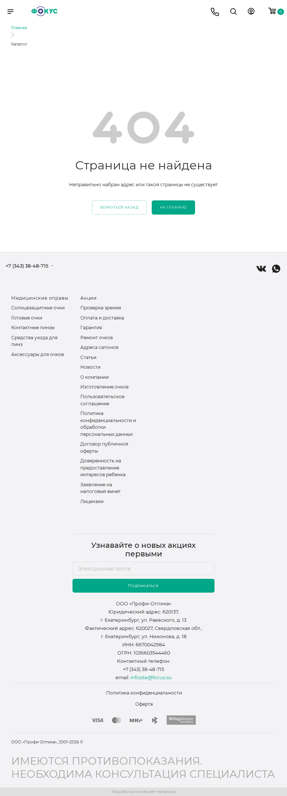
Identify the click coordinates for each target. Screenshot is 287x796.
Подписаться (143, 585)
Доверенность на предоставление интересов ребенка (103, 467)
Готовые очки (26, 318)
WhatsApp (276, 268)
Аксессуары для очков (37, 354)
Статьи (88, 357)
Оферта (144, 704)
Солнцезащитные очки (38, 307)
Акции (88, 298)
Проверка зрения (100, 307)
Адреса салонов (99, 347)
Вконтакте (261, 268)
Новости (90, 367)
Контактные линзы (33, 327)
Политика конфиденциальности (144, 693)
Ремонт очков (96, 337)
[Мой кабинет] (251, 12)
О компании (94, 377)
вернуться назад (119, 207)
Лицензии (92, 501)
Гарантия (91, 327)
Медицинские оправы (39, 298)
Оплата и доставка (102, 318)
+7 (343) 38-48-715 (27, 266)
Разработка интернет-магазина (144, 791)
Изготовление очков (104, 387)
